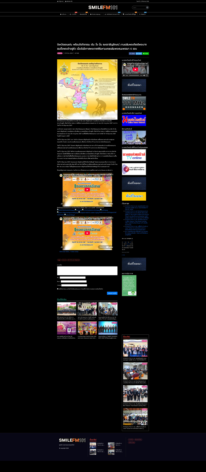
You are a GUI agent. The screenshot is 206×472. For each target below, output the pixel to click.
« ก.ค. (123, 255)
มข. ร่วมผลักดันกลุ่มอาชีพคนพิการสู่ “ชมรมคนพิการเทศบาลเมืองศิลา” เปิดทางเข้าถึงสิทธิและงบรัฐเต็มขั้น (136, 233)
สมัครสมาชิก (69, 1)
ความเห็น (59, 265)
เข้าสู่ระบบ (60, 1)
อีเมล (59, 281)
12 (127, 244)
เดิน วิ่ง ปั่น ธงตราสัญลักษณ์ (73, 260)
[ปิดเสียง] (144, 75)
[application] (135, 69)
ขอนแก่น (64, 260)
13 (129, 244)
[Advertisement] (103, 28)
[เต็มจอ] (147, 75)
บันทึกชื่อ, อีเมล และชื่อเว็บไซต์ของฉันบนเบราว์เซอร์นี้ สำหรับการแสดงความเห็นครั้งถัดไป (81, 289)
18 (126, 245)
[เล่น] (124, 75)
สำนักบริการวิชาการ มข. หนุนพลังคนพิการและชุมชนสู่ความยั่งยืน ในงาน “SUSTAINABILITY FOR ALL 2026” (136, 207)
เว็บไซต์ (59, 285)
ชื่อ (58, 277)
